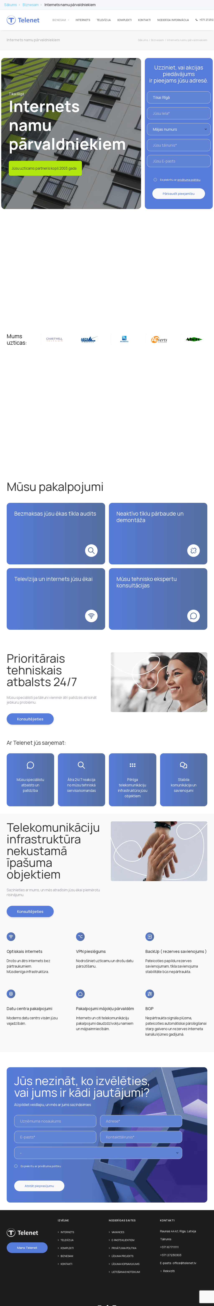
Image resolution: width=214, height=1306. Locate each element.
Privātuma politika (124, 1248)
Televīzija (104, 20)
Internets (83, 20)
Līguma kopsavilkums (125, 1264)
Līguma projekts (122, 1256)
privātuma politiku (188, 180)
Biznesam (31, 4)
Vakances (118, 1232)
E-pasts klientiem (123, 1240)
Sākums (10, 4)
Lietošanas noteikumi (126, 1272)
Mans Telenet (27, 1247)
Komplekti (124, 20)
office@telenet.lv (184, 1263)
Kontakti (144, 20)
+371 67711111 (169, 1247)
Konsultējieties (30, 718)
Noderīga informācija (173, 20)
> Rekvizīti (167, 1271)
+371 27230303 (170, 1255)
